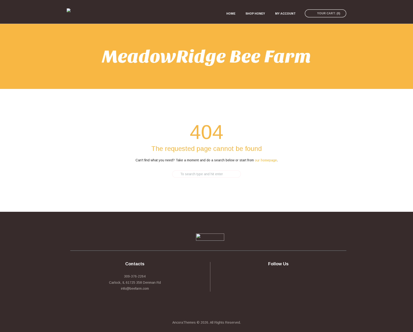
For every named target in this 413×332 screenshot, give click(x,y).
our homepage (266, 160)
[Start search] (168, 174)
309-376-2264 (135, 276)
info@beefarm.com (135, 288)
